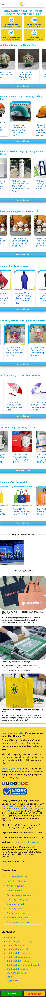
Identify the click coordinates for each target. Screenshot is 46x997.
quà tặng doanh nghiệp (14, 806)
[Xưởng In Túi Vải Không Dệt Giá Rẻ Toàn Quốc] (27, 496)
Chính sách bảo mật (16, 953)
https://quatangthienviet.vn (25, 842)
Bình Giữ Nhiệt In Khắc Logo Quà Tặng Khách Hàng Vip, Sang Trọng (15, 186)
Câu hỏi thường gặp (16, 973)
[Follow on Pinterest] (23, 783)
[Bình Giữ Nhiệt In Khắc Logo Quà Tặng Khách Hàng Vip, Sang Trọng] (16, 168)
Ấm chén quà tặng (16, 886)
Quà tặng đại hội (15, 908)
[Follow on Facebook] (3, 783)
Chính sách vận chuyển (18, 957)
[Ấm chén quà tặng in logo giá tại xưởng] (16, 225)
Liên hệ (10, 977)
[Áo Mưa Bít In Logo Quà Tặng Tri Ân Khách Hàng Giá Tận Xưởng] (17, 280)
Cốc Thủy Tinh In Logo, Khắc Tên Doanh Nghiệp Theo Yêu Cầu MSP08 (13, 353)
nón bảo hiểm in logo (22, 808)
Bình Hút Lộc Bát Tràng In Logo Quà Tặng (28, 74)
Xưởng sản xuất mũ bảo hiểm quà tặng (16, 127)
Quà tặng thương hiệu (18, 899)
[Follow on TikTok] (7, 783)
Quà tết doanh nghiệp (18, 913)
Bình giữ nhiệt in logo (17, 881)
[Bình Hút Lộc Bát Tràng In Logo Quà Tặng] (29, 59)
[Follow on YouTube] (26, 783)
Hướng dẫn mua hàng (17, 945)
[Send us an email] (15, 783)
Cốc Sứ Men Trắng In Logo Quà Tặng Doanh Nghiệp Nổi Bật (26, 458)
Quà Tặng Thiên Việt (12, 733)
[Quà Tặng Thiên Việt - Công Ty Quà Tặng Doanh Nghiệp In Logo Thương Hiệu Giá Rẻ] (23, 3)
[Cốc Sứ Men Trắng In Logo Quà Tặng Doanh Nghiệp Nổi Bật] (27, 441)
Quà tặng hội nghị (16, 904)
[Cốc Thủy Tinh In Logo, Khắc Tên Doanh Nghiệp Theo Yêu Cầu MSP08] (13, 334)
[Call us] (19, 783)
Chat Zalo (11, 994)
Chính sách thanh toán (17, 949)
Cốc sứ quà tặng (15, 890)
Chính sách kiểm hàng (17, 961)
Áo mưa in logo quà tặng (19, 895)
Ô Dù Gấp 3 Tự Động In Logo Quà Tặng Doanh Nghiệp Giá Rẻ (13, 406)
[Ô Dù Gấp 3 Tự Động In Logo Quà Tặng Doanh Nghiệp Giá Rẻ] (13, 389)
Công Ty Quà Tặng (11, 768)
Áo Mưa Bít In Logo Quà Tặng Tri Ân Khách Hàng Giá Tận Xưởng (16, 298)
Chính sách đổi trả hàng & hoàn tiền (24, 965)
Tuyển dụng (12, 981)
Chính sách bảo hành (17, 969)
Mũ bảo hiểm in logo (17, 876)
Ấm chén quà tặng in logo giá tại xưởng (15, 241)
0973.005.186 (34, 994)
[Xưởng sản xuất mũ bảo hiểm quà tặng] (16, 111)
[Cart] (42, 3)
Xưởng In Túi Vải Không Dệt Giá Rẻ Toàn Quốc (27, 511)
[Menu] (3, 4)
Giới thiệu (11, 937)
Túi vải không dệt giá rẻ (18, 922)
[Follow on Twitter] (11, 783)
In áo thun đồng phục (18, 917)
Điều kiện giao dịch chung (19, 941)
